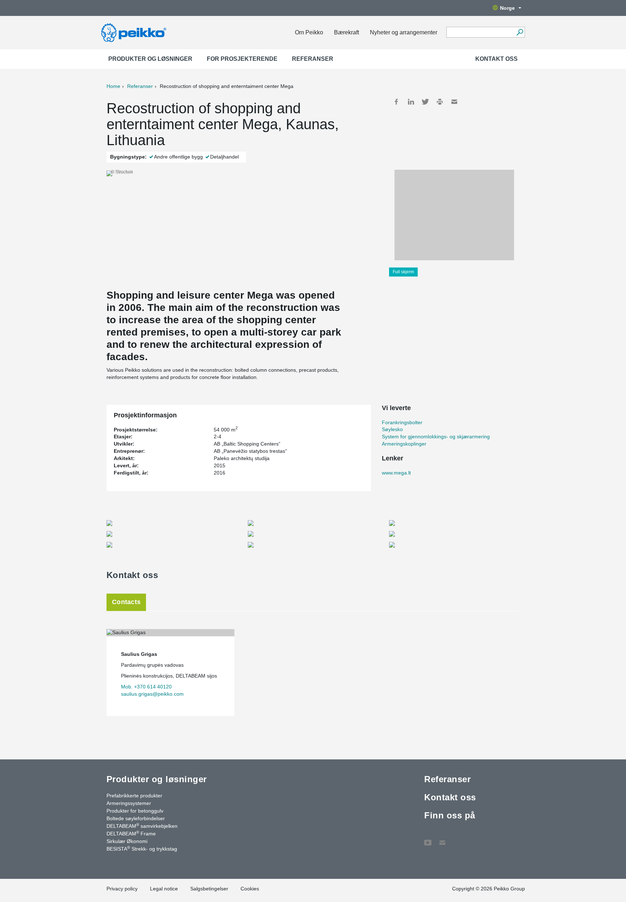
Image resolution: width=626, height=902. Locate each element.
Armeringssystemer (129, 803)
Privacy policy (122, 889)
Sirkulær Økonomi (127, 841)
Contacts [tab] (126, 602)
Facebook (396, 101)
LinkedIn (410, 101)
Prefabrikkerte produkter (134, 795)
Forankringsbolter (402, 422)
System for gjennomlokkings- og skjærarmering (436, 436)
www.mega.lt (396, 473)
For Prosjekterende (242, 59)
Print (439, 101)
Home (113, 86)
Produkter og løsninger (150, 59)
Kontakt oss (496, 59)
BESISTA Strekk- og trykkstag (142, 848)
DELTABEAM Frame (131, 833)
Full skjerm (403, 271)
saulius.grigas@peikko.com (152, 694)
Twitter (425, 101)
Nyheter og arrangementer (403, 32)
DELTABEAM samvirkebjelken (142, 825)
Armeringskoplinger (404, 444)
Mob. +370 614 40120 (146, 687)
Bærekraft (346, 32)
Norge (507, 8)
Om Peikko (309, 32)
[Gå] (519, 32)
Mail (454, 101)
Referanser (312, 59)
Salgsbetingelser (209, 889)
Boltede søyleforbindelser (136, 818)
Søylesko (392, 429)
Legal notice (164, 889)
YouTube (427, 839)
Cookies (250, 889)
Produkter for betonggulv (135, 811)
